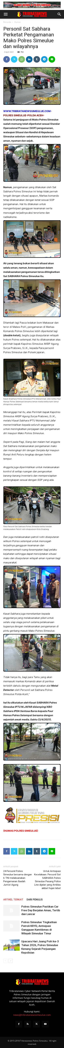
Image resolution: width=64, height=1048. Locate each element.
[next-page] (11, 961)
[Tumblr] (36, 59)
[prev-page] (5, 961)
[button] (5, 14)
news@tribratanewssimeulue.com (32, 1014)
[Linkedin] (29, 59)
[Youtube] (45, 1024)
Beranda (7, 22)
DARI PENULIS (35, 899)
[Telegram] (44, 59)
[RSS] (27, 1024)
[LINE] (52, 59)
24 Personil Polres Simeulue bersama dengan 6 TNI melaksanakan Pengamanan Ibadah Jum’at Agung (17, 878)
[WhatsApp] (21, 59)
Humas (17, 22)
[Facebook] (6, 59)
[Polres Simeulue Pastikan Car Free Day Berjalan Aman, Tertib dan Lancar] (11, 910)
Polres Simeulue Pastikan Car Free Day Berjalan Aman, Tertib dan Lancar (40, 910)
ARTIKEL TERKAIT (13, 899)
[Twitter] (14, 59)
